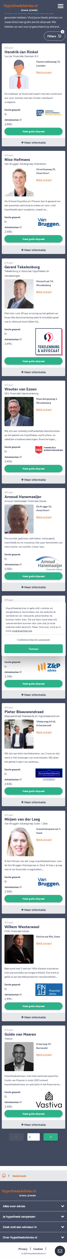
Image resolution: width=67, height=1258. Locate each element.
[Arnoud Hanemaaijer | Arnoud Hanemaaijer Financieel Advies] (19, 518)
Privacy (23, 1248)
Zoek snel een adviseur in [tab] (20, 1226)
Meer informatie (35, 142)
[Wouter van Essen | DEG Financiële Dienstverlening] (19, 411)
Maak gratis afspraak (34, 131)
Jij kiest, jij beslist (21, 7)
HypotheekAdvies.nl (37, 1253)
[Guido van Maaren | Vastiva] (19, 1056)
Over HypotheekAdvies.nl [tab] (20, 1237)
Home (4, 1175)
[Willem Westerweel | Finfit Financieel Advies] (19, 948)
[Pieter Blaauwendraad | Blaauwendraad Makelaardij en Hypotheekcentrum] (19, 733)
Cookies (38, 1248)
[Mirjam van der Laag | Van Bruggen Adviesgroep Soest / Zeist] (19, 841)
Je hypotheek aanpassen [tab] (19, 1216)
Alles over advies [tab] (14, 1205)
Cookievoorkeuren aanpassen (33, 639)
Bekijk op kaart (44, 72)
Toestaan (33, 648)
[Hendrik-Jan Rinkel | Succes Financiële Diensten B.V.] (19, 74)
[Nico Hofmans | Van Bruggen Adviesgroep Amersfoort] (19, 181)
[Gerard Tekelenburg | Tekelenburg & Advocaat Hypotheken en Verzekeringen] (19, 293)
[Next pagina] (50, 1137)
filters (55, 35)
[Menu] (59, 6)
